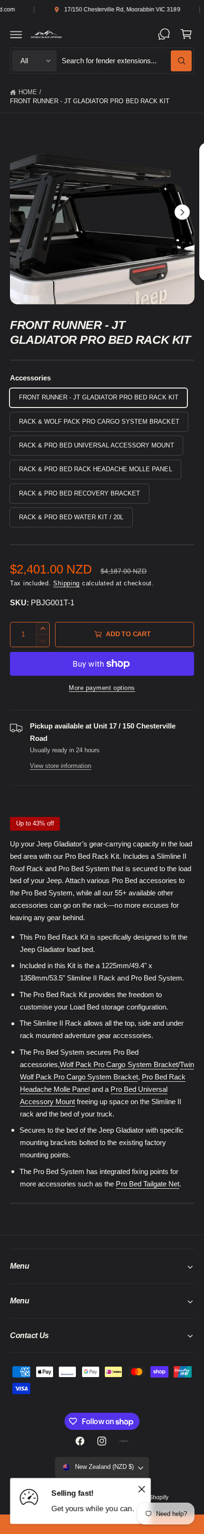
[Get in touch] (164, 34)
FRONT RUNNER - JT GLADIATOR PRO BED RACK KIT (89, 101)
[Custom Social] (124, 1441)
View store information (60, 765)
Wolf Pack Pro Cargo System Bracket (119, 1064)
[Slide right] (182, 212)
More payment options (102, 688)
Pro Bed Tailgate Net (147, 1184)
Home (28, 92)
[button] (16, 34)
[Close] (142, 1489)
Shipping (66, 583)
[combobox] (126, 61)
